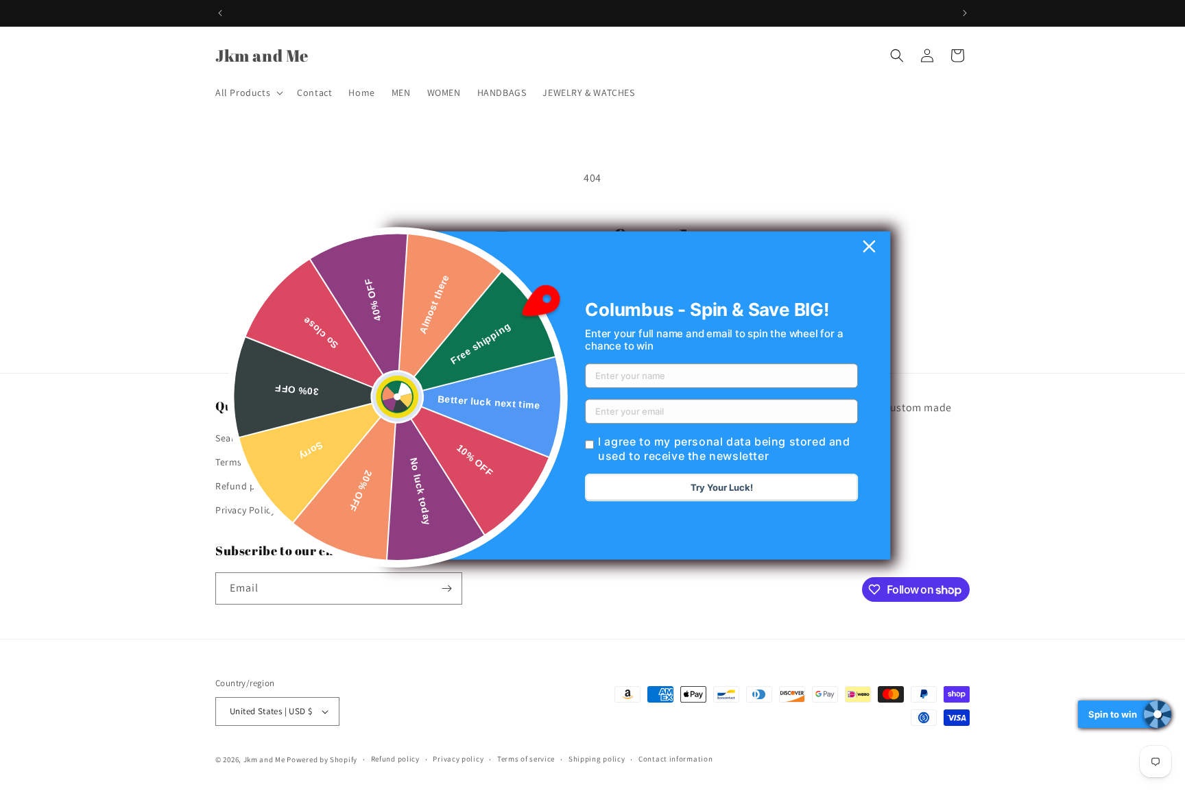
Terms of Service (251, 461)
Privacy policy (458, 759)
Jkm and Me (265, 759)
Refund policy (245, 485)
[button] (248, 92)
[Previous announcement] (220, 13)
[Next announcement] (965, 13)
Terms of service (526, 759)
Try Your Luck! (722, 488)
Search (230, 437)
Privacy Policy (245, 510)
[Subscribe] (446, 588)
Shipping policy (596, 759)
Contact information (675, 759)
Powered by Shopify (322, 759)
